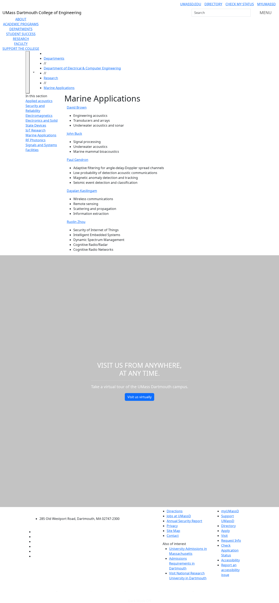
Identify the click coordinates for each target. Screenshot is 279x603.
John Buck (74, 133)
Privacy (172, 526)
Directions (175, 511)
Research (21, 39)
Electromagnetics (39, 115)
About (20, 19)
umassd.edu (190, 4)
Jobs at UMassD (179, 516)
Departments (20, 29)
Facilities (32, 150)
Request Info (231, 540)
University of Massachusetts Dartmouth (82, 510)
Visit (224, 535)
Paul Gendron (77, 159)
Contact (173, 535)
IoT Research (36, 130)
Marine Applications (59, 88)
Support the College (20, 48)
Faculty (21, 43)
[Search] (247, 12)
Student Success (21, 34)
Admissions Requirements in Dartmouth (182, 563)
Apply (225, 530)
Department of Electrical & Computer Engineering (82, 68)
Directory (213, 4)
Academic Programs (21, 24)
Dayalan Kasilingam (82, 190)
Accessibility (230, 560)
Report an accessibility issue (230, 570)
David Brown (77, 107)
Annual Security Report (184, 521)
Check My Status (239, 4)
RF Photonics (36, 140)
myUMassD (266, 4)
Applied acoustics (39, 101)
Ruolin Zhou (76, 222)
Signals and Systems (41, 145)
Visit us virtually (139, 397)
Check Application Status (230, 550)
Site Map (173, 530)
